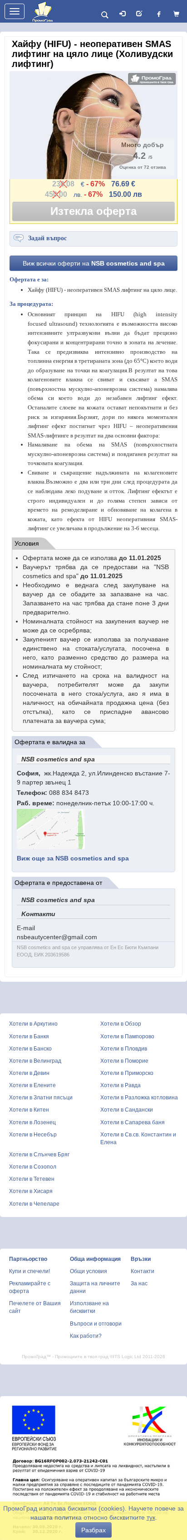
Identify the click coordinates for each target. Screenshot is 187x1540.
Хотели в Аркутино (33, 1024)
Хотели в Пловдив (123, 1049)
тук (151, 1517)
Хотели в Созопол (32, 1167)
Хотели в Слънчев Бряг (39, 1154)
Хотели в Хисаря (31, 1191)
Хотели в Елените (32, 1085)
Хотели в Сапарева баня (132, 1122)
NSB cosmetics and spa (73, 858)
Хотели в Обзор (120, 1024)
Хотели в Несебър (33, 1134)
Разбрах (93, 1530)
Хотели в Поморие (124, 1061)
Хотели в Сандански (126, 1110)
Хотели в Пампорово (127, 1036)
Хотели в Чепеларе (34, 1204)
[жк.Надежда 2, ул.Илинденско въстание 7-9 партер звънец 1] (51, 828)
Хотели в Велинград (35, 1061)
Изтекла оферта (93, 211)
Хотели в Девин (29, 1073)
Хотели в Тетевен (31, 1179)
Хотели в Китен (29, 1110)
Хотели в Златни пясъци (41, 1097)
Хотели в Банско (30, 1049)
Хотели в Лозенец (32, 1122)
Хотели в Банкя (29, 1036)
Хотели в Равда (120, 1085)
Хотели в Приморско (126, 1073)
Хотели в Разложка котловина (139, 1097)
